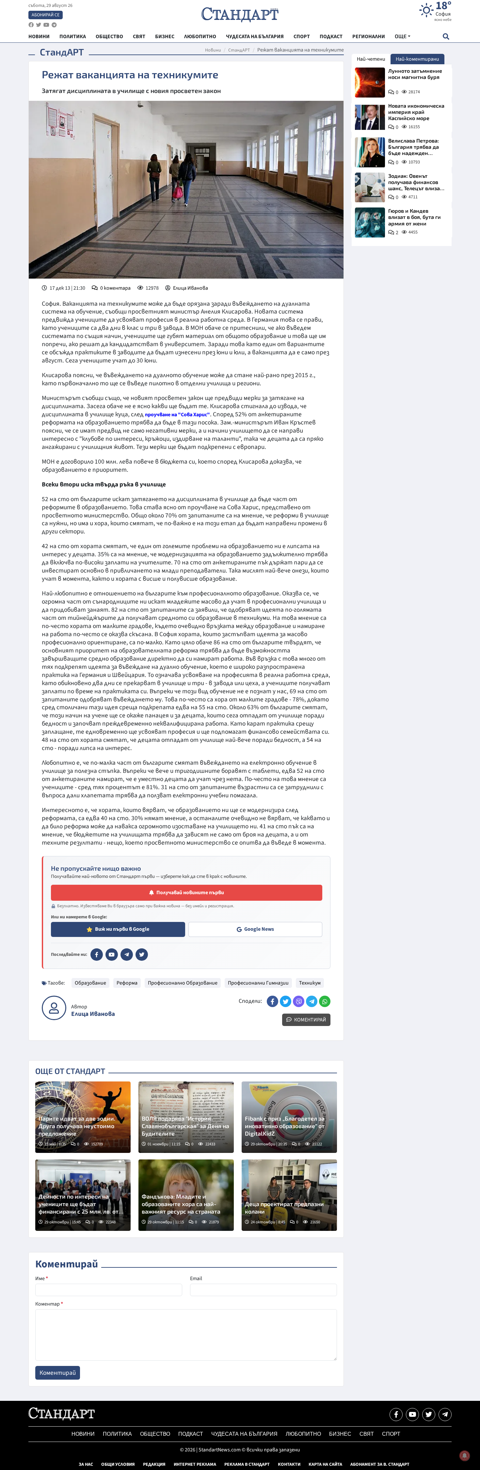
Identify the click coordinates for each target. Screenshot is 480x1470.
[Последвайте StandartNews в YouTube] (46, 25)
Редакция (154, 1464)
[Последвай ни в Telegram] (445, 1414)
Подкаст (190, 1434)
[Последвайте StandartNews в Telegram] (54, 25)
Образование (90, 983)
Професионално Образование (182, 983)
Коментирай (309, 1019)
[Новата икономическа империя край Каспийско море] (370, 117)
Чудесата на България (244, 1434)
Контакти (289, 1464)
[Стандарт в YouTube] (111, 954)
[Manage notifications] (464, 1455)
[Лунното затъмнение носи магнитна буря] (370, 83)
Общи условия (118, 1464)
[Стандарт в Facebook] (96, 954)
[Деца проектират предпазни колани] (289, 1195)
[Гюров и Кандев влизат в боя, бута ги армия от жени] (370, 222)
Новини (213, 50)
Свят (367, 1434)
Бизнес (340, 1434)
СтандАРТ (239, 50)
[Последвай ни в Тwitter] (428, 1414)
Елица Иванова (190, 288)
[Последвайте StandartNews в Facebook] (31, 25)
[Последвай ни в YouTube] (412, 1414)
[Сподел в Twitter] (285, 1001)
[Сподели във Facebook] (272, 1001)
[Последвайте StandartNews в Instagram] (38, 25)
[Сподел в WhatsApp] (324, 1001)
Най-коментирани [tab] (417, 59)
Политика (117, 1434)
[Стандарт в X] (142, 954)
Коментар (49, 1304)
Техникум (310, 983)
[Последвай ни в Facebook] (396, 1414)
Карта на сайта (325, 1464)
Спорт (391, 1434)
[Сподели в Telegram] (311, 1001)
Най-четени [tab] (371, 59)
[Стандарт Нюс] (61, 1418)
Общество (155, 1434)
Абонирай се (45, 15)
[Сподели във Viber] (298, 1001)
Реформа (127, 983)
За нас (86, 1464)
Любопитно (303, 1434)
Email (196, 1278)
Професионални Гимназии (258, 983)
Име (41, 1278)
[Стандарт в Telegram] (126, 954)
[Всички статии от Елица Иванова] (54, 1008)
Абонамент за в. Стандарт (379, 1464)
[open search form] (446, 36)
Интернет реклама (195, 1464)
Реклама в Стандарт (247, 1464)
